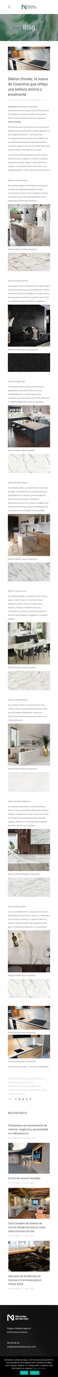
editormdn (15, 1138)
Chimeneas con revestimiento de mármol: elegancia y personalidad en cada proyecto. (28, 1129)
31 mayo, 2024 (28, 1236)
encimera (12, 1083)
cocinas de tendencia (17, 1079)
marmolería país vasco (18, 1090)
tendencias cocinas (17, 1094)
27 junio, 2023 (14, 100)
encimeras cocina (25, 1083)
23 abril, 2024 (28, 1289)
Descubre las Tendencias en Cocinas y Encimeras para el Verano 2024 (24, 1280)
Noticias (26, 100)
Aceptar (24, 1373)
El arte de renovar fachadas (24, 1178)
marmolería (35, 1086)
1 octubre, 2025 (29, 1138)
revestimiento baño (38, 1090)
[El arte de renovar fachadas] (29, 1158)
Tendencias (36, 100)
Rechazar (34, 1373)
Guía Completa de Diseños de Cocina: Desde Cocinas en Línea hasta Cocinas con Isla (26, 1227)
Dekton (41, 1079)
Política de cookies (39, 1368)
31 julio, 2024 (28, 1183)
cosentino (32, 1079)
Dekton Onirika (14, 122)
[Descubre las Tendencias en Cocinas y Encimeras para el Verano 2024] (29, 1256)
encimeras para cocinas (19, 1086)
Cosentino (12, 107)
